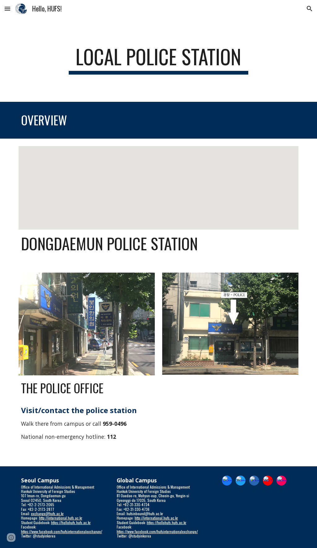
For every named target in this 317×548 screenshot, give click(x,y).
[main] (158, 59)
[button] (7, 8)
